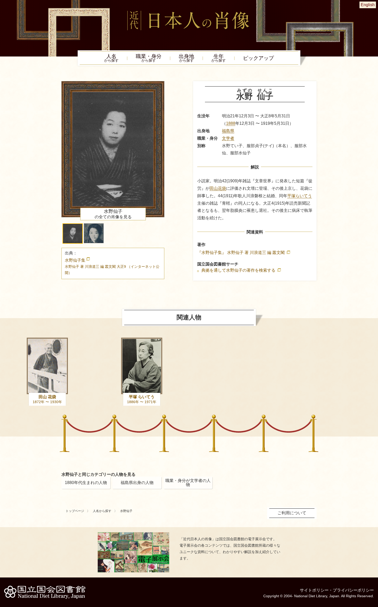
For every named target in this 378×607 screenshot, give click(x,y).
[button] (72, 233)
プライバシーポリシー (353, 590)
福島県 (228, 131)
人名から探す (102, 511)
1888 (230, 123)
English (368, 5)
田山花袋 (218, 188)
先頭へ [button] (373, 572)
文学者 (228, 138)
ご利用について (291, 513)
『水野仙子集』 (241, 252)
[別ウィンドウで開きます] (133, 534)
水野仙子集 (112, 266)
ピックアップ (258, 58)
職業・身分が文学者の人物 (188, 482)
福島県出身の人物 (137, 482)
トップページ (75, 511)
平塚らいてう (299, 196)
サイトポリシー (314, 590)
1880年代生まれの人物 (86, 482)
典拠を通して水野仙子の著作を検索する (238, 270)
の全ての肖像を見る (113, 214)
